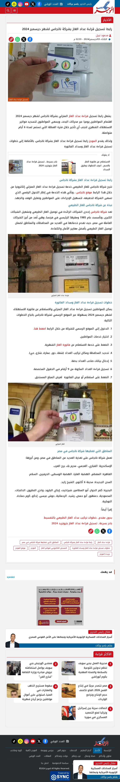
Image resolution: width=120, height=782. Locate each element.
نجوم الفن (61, 750)
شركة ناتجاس (99, 211)
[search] (8, 10)
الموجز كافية (31, 750)
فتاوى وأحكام (105, 756)
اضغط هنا (40, 328)
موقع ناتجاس (83, 192)
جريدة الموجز (105, 554)
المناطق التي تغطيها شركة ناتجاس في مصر (40, 542)
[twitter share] (23, 39)
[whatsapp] (11, 39)
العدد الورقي (50, 4)
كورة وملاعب (16, 750)
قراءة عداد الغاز (78, 116)
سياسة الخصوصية (60, 763)
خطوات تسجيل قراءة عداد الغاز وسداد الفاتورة (91, 548)
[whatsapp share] (17, 39)
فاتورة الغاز (63, 344)
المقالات (47, 756)
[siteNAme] (104, 7)
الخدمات (73, 750)
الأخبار (97, 750)
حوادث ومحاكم (61, 756)
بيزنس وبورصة (47, 750)
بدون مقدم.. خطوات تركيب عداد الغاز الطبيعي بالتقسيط (78, 517)
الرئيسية (107, 750)
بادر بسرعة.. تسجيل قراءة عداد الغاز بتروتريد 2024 (82, 523)
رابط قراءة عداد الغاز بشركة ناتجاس (78, 542)
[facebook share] (30, 39)
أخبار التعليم (85, 750)
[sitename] (101, 741)
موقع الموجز (20, 548)
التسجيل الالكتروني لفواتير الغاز (54, 548)
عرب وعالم (76, 756)
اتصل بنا (44, 763)
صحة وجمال (90, 756)
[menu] (14, 10)
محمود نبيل (102, 35)
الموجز (93, 140)
